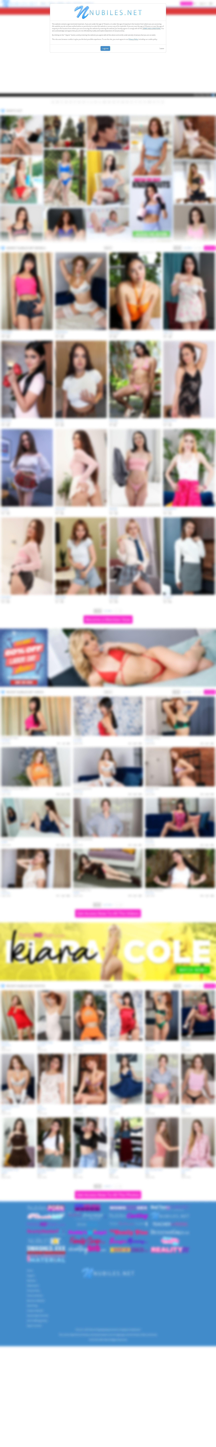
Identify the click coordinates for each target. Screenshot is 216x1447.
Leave (162, 48)
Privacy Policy (133, 39)
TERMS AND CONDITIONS (151, 28)
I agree (105, 48)
